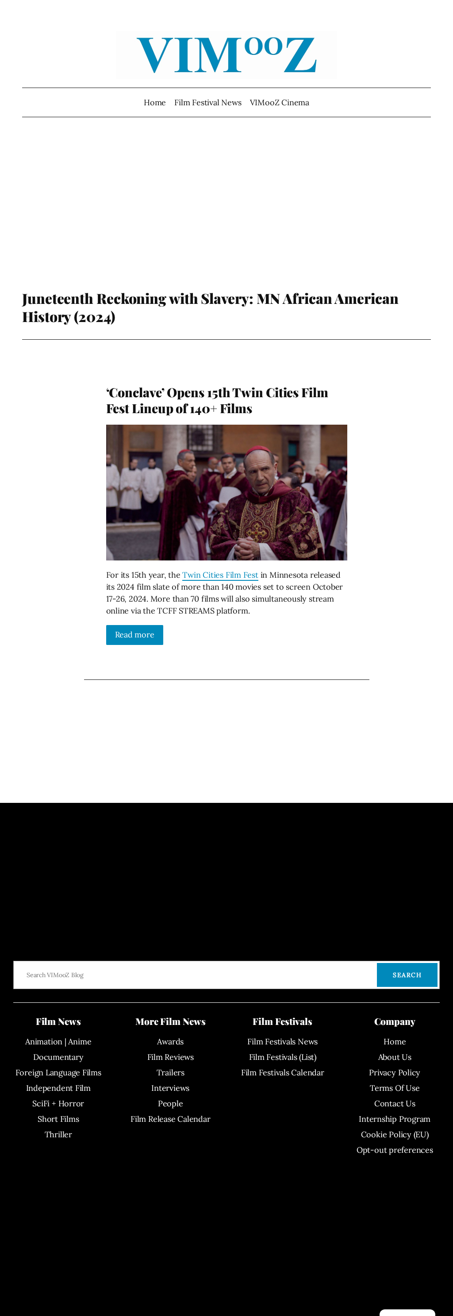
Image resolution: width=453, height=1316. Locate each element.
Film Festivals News (282, 1041)
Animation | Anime (58, 1041)
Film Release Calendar (170, 1119)
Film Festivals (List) (282, 1057)
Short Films (58, 1119)
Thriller (58, 1134)
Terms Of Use (394, 1088)
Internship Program (394, 1119)
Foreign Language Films (58, 1072)
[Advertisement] (226, 219)
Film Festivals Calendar (282, 1072)
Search (407, 975)
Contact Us (394, 1103)
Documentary (58, 1057)
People (170, 1103)
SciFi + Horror (58, 1103)
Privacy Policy (394, 1072)
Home (155, 102)
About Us (394, 1057)
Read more (134, 634)
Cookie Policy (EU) (395, 1134)
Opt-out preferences (395, 1150)
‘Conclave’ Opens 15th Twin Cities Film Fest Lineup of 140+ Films (217, 400)
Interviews (170, 1088)
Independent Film (58, 1088)
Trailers (170, 1072)
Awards (170, 1041)
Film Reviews (170, 1057)
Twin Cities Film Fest (220, 575)
